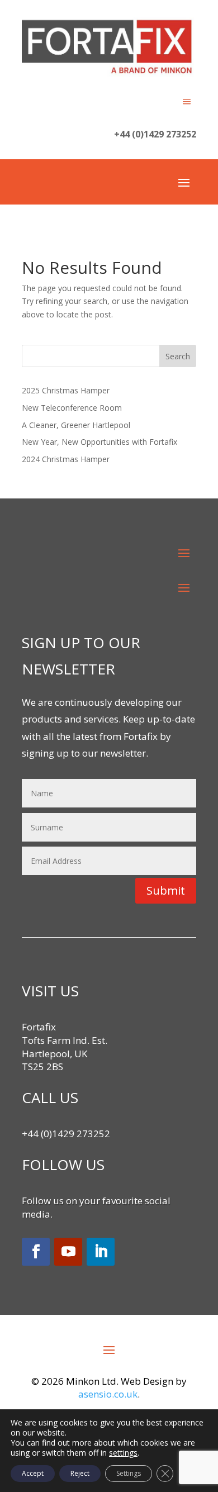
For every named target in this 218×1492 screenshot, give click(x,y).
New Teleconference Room (72, 407)
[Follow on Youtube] (68, 1252)
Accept (33, 1473)
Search (177, 356)
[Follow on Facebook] (36, 1252)
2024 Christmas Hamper (66, 459)
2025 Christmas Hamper (66, 390)
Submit (165, 890)
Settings (128, 1473)
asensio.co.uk (108, 1394)
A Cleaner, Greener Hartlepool (76, 425)
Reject (79, 1473)
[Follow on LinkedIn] (101, 1252)
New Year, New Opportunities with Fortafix (99, 441)
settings (123, 1453)
